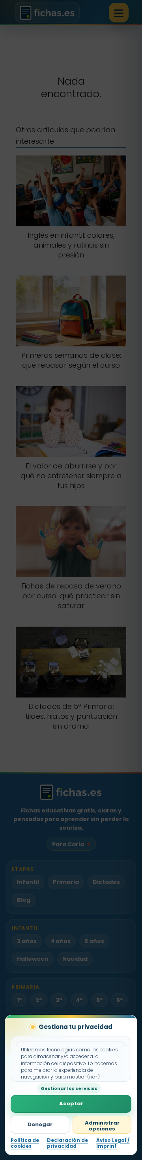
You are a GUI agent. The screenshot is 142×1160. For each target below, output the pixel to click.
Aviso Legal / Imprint (112, 1143)
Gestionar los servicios (69, 1088)
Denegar (40, 1124)
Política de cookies (25, 1143)
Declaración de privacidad (67, 1143)
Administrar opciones (102, 1126)
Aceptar (71, 1103)
